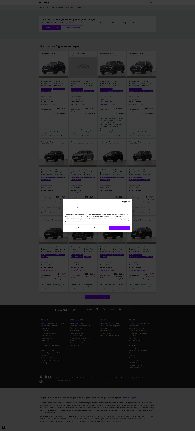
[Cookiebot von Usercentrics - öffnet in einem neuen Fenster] (123, 202)
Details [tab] (97, 207)
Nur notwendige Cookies (75, 227)
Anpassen (96, 227)
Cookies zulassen (119, 227)
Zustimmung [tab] (74, 207)
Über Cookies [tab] (120, 207)
